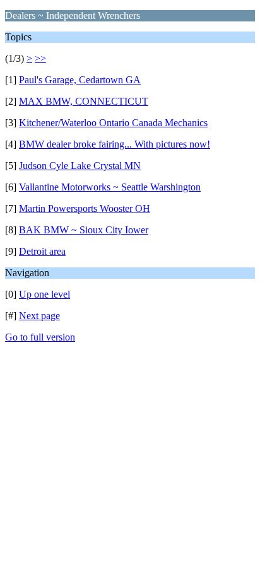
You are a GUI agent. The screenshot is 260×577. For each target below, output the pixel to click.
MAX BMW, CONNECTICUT (83, 101)
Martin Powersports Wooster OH (84, 208)
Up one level (44, 294)
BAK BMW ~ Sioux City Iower (83, 229)
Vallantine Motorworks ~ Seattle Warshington (110, 187)
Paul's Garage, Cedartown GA (80, 79)
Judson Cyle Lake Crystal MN (80, 165)
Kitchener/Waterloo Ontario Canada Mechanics (113, 122)
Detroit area (42, 251)
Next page (39, 315)
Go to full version (40, 337)
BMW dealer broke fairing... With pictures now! (114, 144)
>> (40, 58)
